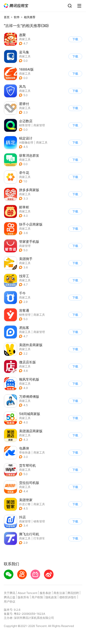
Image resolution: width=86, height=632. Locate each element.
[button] (16, 5)
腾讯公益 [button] (9, 597)
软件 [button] (17, 17)
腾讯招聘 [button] (73, 593)
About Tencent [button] (27, 593)
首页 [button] (7, 17)
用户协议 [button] (9, 601)
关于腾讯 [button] (9, 593)
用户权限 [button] (37, 597)
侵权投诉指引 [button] (67, 597)
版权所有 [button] (23, 597)
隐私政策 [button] (51, 597)
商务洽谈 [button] (59, 593)
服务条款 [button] (45, 593)
